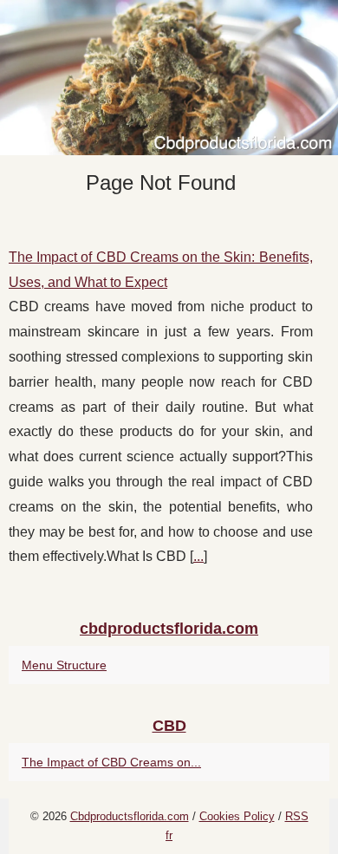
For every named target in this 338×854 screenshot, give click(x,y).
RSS (297, 816)
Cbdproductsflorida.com (129, 816)
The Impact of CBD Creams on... (111, 762)
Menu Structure (64, 665)
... (198, 556)
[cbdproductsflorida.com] (169, 77)
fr (169, 835)
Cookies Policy (237, 816)
